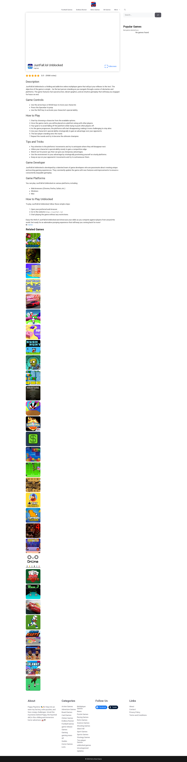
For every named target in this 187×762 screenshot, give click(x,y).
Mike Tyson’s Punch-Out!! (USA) (37, 690)
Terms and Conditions (138, 715)
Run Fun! (29, 323)
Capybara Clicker (32, 522)
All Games (106, 10)
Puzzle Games (82, 714)
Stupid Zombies (31, 369)
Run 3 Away (30, 675)
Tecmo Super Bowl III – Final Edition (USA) (41, 476)
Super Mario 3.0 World (34, 384)
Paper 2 (29, 338)
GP (63, 738)
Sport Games (82, 732)
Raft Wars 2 (30, 293)
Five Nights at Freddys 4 (35, 537)
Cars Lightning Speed (33, 613)
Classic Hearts (31, 583)
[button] (125, 10)
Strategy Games (83, 737)
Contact (132, 709)
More (116, 10)
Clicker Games (67, 718)
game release (67, 727)
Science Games (83, 723)
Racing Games (82, 717)
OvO (27, 568)
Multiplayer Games (81, 707)
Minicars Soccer (32, 247)
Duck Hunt (30, 354)
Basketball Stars (32, 659)
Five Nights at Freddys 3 (35, 262)
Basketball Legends (33, 552)
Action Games (67, 706)
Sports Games (82, 734)
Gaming (65, 732)
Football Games (66, 10)
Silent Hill (80, 729)
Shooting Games (83, 726)
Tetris (28, 461)
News (79, 711)
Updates (80, 751)
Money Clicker (31, 445)
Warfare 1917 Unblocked (35, 400)
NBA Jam (29, 430)
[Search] (158, 15)
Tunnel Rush (30, 415)
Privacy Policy (134, 712)
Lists (64, 747)
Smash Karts (30, 644)
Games (30, 225)
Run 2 (28, 598)
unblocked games (84, 745)
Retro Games (95, 10)
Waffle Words (31, 491)
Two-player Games (81, 741)
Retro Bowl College (33, 629)
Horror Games (67, 744)
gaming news (67, 735)
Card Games (66, 715)
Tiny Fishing (30, 507)
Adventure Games (69, 709)
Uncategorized (82, 748)
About (131, 706)
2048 (28, 277)
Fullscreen (112, 66)
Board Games (67, 712)
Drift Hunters (31, 308)
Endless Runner (81, 10)
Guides (64, 741)
